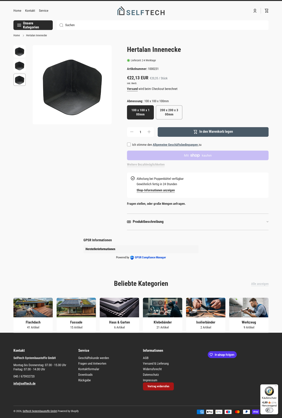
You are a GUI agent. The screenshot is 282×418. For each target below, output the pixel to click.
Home (16, 35)
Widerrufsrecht (152, 369)
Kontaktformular (88, 369)
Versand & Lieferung (156, 363)
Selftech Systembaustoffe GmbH (40, 411)
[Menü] (276, 386)
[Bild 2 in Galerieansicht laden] (19, 65)
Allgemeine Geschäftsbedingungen (176, 145)
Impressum (150, 380)
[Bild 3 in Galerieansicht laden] (19, 80)
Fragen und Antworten (92, 363)
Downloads (85, 375)
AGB (145, 358)
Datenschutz (151, 375)
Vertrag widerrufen (158, 386)
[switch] (269, 410)
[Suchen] (60, 25)
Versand (132, 89)
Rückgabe (84, 380)
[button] (267, 11)
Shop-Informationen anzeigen (156, 190)
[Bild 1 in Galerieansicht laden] (19, 51)
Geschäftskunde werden (93, 358)
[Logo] (141, 11)
